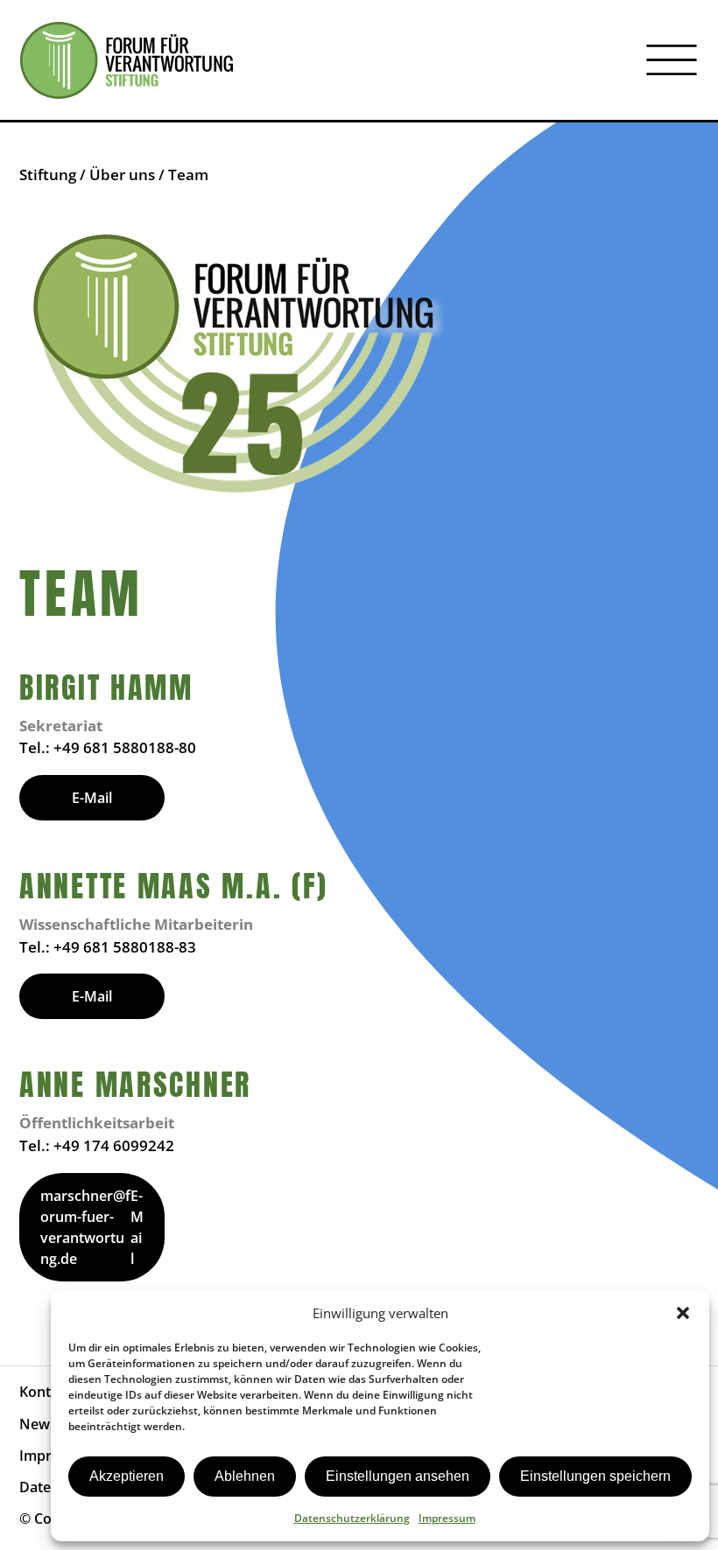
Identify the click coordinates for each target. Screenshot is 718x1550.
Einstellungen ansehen (397, 1476)
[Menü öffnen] (671, 60)
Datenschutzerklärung (352, 1518)
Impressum (447, 1518)
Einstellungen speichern (595, 1476)
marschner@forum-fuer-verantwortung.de (85, 1227)
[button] (683, 1313)
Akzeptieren (126, 1476)
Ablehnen (245, 1476)
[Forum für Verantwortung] (126, 60)
